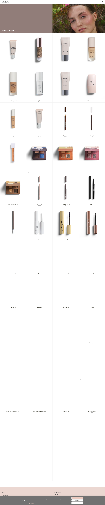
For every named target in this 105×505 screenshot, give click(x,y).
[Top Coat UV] (92, 429)
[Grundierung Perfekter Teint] (92, 49)
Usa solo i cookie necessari (77, 502)
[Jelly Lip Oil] (39, 325)
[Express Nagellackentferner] (13, 463)
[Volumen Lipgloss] (39, 360)
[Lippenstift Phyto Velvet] (13, 360)
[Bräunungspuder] (39, 290)
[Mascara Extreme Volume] (39, 257)
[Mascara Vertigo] (66, 222)
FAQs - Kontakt (4, 492)
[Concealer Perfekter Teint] (13, 118)
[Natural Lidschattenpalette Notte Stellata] (39, 153)
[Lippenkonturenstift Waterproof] (66, 360)
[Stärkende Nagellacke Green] (92, 394)
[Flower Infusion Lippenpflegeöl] (92, 360)
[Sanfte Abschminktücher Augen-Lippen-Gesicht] (13, 394)
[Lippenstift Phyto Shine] (92, 325)
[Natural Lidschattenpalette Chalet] (13, 187)
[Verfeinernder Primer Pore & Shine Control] (13, 49)
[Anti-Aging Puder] (13, 290)
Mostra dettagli (31, 503)
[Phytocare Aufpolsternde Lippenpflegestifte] (66, 325)
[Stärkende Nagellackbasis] (66, 429)
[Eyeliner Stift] (92, 187)
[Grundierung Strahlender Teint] (66, 49)
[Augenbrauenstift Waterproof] (13, 222)
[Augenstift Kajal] (92, 118)
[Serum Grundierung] (39, 49)
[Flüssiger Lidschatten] (13, 153)
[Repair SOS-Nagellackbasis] (13, 429)
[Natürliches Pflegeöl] (66, 394)
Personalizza (77, 500)
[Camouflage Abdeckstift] (39, 118)
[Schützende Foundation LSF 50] (92, 83)
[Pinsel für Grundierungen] (39, 463)
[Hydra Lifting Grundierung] (39, 83)
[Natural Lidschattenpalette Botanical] (66, 153)
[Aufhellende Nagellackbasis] (39, 429)
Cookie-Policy (4, 493)
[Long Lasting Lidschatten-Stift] (66, 187)
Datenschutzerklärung (5, 495)
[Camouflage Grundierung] (66, 83)
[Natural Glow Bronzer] (13, 325)
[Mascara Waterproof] (66, 257)
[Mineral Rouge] (92, 290)
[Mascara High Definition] (13, 257)
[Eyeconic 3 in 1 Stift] (39, 187)
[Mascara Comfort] (92, 257)
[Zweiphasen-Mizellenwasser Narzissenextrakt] (39, 394)
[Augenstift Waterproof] (66, 118)
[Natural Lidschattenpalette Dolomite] (92, 153)
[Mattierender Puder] (66, 290)
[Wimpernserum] (39, 222)
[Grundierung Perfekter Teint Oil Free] (13, 83)
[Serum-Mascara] (92, 222)
